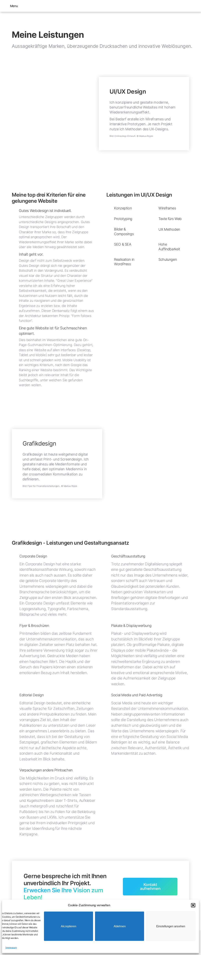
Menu (14, 6)
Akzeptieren (68, 926)
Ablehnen (120, 926)
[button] (193, 905)
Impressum (11, 947)
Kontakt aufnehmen (150, 886)
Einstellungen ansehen (170, 926)
